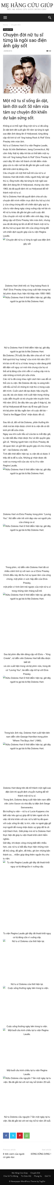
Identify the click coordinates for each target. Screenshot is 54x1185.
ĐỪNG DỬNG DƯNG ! (41, 1154)
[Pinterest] (20, 1136)
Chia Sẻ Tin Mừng (10, 1176)
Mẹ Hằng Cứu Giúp (20, 1173)
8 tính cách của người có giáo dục (13, 1155)
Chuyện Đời (16, 24)
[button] (50, 18)
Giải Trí (48, 1176)
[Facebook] (6, 1136)
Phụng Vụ (38, 1176)
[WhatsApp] (27, 1136)
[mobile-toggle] (5, 18)
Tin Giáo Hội (26, 1176)
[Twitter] (13, 1136)
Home (5, 24)
